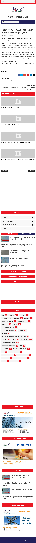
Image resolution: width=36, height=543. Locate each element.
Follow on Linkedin (8, 228)
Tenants (4, 361)
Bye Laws (11, 315)
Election (15, 324)
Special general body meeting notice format (12, 266)
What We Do (14, 361)
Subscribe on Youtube (9, 224)
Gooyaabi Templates (28, 540)
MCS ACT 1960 (9, 35)
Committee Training (7, 321)
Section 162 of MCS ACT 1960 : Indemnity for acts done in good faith (18, 159)
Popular (9, 234)
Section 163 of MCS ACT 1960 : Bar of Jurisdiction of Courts (16, 142)
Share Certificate (14, 351)
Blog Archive (26, 234)
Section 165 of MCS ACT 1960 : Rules (10, 107)
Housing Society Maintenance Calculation (14, 336)
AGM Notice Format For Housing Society (22, 489)
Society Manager (23, 355)
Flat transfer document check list (19, 258)
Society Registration (20, 358)
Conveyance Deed (22, 321)
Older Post (31, 170)
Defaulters (5, 324)
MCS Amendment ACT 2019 (8, 342)
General (21, 330)
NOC (21, 345)
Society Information (7, 355)
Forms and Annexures (8, 330)
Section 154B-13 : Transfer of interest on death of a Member (16, 484)
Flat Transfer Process (8, 327)
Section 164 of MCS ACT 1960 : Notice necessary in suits (15, 125)
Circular (26, 318)
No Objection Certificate (8, 345)
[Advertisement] (18, 191)
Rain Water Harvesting (19, 348)
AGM (3, 315)
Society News (5, 358)
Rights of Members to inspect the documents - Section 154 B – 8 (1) (22, 238)
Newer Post (4, 170)
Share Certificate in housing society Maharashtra (19, 252)
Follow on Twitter (8, 217)
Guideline (4, 333)
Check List (22, 315)
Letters (14, 339)
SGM (3, 351)
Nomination (5, 348)
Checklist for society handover (10, 318)
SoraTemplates (12, 540)
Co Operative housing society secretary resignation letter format (16, 246)
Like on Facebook (7, 221)
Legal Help (4, 339)
